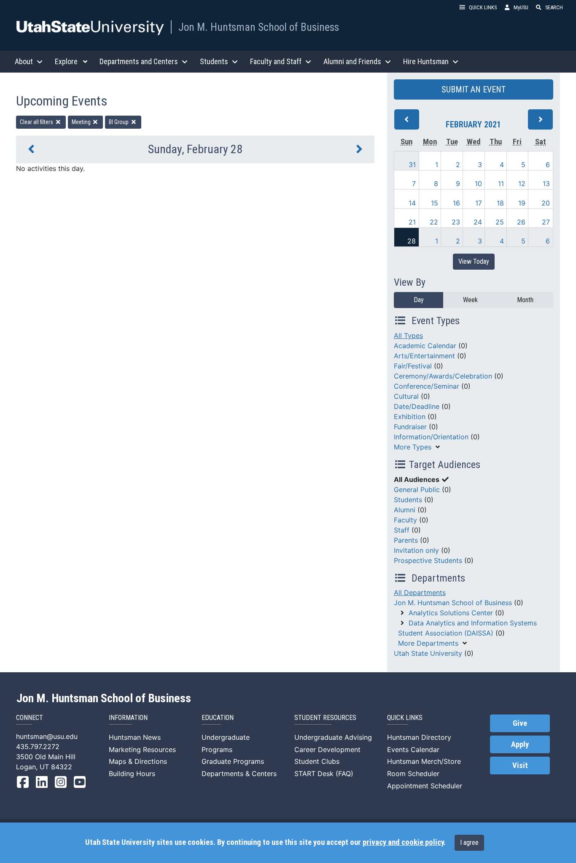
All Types (408, 335)
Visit (520, 765)
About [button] (24, 61)
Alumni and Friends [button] (352, 61)
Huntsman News (135, 737)
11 (501, 183)
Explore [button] (66, 61)
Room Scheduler (413, 773)
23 (456, 222)
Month (525, 300)
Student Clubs (316, 761)
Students (408, 499)
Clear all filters (37, 122)
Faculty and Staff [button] (275, 61)
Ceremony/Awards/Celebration (443, 376)
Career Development (327, 749)
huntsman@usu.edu (47, 736)
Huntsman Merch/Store (424, 761)
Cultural (406, 396)
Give (520, 723)
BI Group (119, 122)
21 (412, 222)
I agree (469, 843)
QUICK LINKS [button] (483, 7)
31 (412, 164)
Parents (406, 540)
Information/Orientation (431, 437)
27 (546, 222)
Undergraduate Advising (333, 737)
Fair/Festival (413, 366)
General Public (417, 489)
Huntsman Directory (419, 737)
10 (478, 183)
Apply (520, 744)
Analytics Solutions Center (451, 613)
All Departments (420, 592)
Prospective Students (428, 560)
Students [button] (214, 61)
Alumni (404, 510)
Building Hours (132, 773)
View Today (473, 261)
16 (456, 203)
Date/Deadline (416, 406)
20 (545, 203)
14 (412, 203)
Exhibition (409, 416)
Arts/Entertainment (424, 356)
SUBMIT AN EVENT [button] (473, 89)
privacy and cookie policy (403, 842)
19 (521, 203)
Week (470, 300)
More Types (412, 447)
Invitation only (416, 550)
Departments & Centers (239, 773)
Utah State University (428, 653)
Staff (401, 530)
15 (434, 203)
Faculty (405, 520)
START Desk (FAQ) (323, 773)
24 (478, 222)
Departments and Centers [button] (139, 61)
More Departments (428, 643)
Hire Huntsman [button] (426, 61)
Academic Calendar (425, 345)
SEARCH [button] (554, 7)
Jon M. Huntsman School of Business (258, 27)
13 (546, 183)
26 (521, 222)
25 (499, 222)
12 (521, 183)
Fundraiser (410, 426)
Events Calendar (413, 749)
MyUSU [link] (521, 7)
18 (500, 203)
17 (478, 203)
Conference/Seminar (426, 386)
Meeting (82, 122)
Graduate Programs (233, 761)
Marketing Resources (142, 749)
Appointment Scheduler (424, 786)
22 (434, 222)
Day (419, 300)
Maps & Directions (138, 761)
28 (411, 241)
